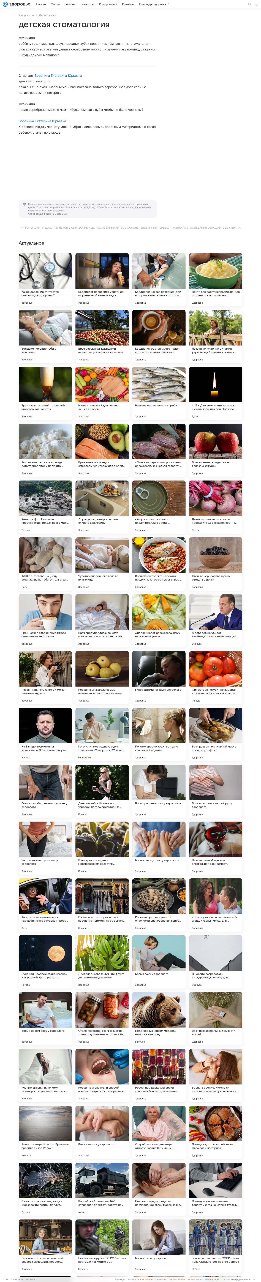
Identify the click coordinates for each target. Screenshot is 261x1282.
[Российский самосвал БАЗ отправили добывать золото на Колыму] (102, 1189)
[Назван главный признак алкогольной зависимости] (215, 848)
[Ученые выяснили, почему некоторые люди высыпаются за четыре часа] (45, 1075)
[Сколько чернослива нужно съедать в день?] (215, 564)
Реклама (30, 1279)
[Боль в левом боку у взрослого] (45, 1018)
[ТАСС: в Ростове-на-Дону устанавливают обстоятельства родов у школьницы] (45, 564)
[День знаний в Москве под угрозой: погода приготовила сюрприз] (102, 791)
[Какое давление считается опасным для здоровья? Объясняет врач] (45, 279)
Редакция (120, 1279)
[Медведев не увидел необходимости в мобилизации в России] (215, 620)
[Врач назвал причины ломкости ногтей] (215, 1018)
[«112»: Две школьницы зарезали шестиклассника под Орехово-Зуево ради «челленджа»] (215, 393)
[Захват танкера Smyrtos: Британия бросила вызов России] (45, 1132)
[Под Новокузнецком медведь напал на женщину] (159, 1018)
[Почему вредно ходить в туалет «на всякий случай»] (159, 734)
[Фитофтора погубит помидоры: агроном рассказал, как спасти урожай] (215, 677)
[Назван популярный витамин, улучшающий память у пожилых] (215, 336)
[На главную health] (19, 4)
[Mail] (5, 4)
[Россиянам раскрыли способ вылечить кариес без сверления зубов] (102, 1075)
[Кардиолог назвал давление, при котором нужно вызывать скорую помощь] (159, 279)
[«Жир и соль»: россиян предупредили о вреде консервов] (159, 507)
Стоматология (47, 15)
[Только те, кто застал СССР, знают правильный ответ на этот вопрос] (215, 1246)
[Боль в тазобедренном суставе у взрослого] (45, 791)
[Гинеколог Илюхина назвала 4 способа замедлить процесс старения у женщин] (45, 1246)
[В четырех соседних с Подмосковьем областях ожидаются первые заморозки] (102, 848)
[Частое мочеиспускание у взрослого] (45, 848)
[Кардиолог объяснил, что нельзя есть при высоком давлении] (159, 336)
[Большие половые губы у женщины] (45, 336)
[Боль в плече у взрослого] (159, 1246)
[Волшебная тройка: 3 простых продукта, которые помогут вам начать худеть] (159, 564)
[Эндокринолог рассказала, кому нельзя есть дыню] (159, 620)
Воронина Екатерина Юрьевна (58, 75)
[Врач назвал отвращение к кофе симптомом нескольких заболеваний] (45, 620)
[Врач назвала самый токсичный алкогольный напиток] (45, 393)
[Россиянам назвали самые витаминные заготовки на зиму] (102, 677)
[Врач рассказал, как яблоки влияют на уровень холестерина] (102, 336)
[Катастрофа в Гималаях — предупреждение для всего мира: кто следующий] (45, 507)
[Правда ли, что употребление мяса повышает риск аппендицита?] (215, 1132)
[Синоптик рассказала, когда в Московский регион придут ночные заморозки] (45, 1189)
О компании (17, 1279)
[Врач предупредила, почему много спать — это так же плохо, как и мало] (102, 620)
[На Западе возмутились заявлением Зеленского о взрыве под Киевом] (45, 734)
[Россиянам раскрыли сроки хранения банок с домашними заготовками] (159, 1075)
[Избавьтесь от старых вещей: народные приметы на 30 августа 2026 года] (102, 905)
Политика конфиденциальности (238, 1279)
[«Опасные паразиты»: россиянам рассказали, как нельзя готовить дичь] (159, 450)
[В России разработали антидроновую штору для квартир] (215, 962)
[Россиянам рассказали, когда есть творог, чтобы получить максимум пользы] (45, 450)
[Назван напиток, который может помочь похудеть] (45, 677)
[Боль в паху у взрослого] (159, 962)
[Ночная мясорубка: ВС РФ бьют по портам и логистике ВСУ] (102, 1246)
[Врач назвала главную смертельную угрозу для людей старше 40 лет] (102, 450)
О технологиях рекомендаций (203, 1279)
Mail (6, 1279)
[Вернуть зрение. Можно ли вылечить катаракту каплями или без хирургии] (215, 1075)
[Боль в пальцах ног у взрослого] (159, 848)
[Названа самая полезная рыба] (159, 393)
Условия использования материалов (147, 1279)
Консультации (26, 15)
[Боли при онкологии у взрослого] (159, 791)
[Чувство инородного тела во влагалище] (102, 564)
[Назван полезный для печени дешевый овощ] (102, 393)
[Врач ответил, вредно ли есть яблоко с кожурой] (215, 450)
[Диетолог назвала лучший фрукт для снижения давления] (102, 962)
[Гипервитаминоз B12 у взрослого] (159, 677)
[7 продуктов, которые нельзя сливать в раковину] (102, 507)
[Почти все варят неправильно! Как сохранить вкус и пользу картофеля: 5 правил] (215, 279)
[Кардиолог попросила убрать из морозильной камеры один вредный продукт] (102, 279)
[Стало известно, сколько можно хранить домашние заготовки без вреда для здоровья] (102, 1018)
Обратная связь (177, 1279)
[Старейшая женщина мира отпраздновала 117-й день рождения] (159, 1132)
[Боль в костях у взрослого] (102, 1132)
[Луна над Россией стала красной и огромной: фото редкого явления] (45, 962)
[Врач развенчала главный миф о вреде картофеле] (215, 734)
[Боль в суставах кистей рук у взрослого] (215, 791)
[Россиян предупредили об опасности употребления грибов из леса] (159, 905)
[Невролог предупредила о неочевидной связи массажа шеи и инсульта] (159, 1189)
